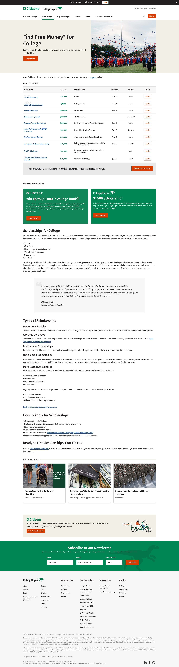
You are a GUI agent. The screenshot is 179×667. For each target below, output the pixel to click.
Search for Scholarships (108, 592)
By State (83, 610)
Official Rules (122, 642)
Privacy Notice (46, 600)
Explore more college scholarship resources (40, 407)
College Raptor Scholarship (33, 105)
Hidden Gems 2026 (87, 606)
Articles (77, 17)
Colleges (64, 589)
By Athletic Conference (88, 617)
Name (49, 558)
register (93, 77)
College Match (85, 586)
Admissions (123, 589)
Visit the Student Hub (35, 531)
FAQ (42, 590)
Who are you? (111, 558)
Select (109, 562)
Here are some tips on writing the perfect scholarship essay (70, 433)
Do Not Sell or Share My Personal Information (30, 599)
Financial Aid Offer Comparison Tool (86, 590)
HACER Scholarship (31, 111)
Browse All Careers (86, 627)
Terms (43, 604)
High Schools (66, 593)
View (105, 2)
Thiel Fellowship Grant (32, 117)
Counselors (65, 586)
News (25, 593)
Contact (43, 586)
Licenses (44, 607)
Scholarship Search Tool (39, 449)
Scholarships (47, 17)
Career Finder (84, 595)
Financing (122, 593)
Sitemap (44, 593)
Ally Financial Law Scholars (33, 137)
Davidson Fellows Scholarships (35, 123)
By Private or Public (86, 613)
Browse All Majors (86, 624)
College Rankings (86, 599)
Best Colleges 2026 (86, 602)
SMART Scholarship (31, 151)
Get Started (30, 59)
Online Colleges (85, 620)
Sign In (151, 16)
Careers (25, 590)
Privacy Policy (45, 597)
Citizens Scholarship (31, 97)
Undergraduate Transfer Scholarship (36, 144)
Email (78, 558)
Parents (64, 596)
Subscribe (132, 562)
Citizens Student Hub (104, 17)
